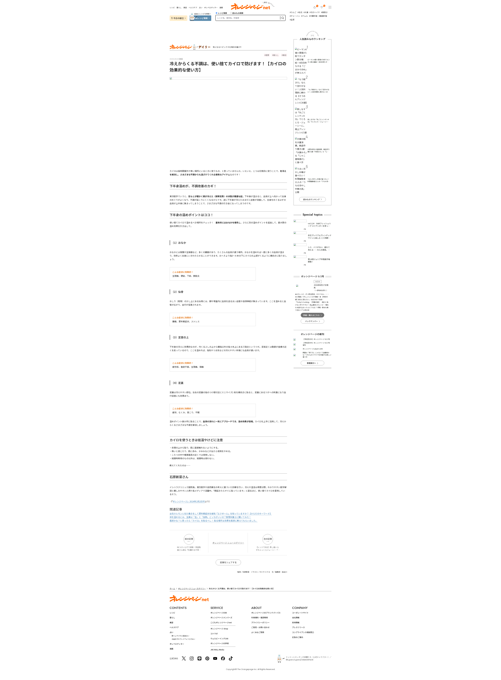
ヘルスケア (193, 7)
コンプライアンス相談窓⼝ (303, 632)
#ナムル (304, 16)
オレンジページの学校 (219, 643)
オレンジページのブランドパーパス (266, 612)
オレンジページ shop (219, 628)
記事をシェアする (228, 562)
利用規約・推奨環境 (259, 617)
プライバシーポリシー (260, 622)
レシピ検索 (222, 13)
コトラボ (214, 633)
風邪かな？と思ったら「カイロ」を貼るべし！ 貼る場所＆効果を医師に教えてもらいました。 (214, 520)
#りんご (293, 12)
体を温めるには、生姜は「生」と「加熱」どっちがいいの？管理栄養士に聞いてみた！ (210, 517)
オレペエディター (211, 7)
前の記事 (189, 538)
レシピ (172, 7)
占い (200, 7)
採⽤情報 (295, 622)
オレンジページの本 (218, 612)
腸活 (284, 55)
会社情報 (295, 617)
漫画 (221, 7)
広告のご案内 (297, 637)
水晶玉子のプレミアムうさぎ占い (183, 639)
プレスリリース (298, 627)
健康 (267, 55)
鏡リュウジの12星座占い (180, 636)
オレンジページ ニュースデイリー (228, 542)
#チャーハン (295, 16)
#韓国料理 (323, 16)
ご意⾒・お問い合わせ (260, 627)
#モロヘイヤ (315, 12)
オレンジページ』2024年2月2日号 (189, 501)
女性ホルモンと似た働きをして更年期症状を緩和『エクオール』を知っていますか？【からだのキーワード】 (221, 513)
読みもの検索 (237, 13)
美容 (185, 7)
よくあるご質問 (257, 632)
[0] (314, 7)
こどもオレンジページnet (221, 622)
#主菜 (292, 19)
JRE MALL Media (217, 649)
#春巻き (324, 12)
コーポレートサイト (300, 612)
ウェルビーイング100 (219, 638)
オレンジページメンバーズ (221, 617)
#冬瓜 (300, 12)
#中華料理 (313, 16)
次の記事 (268, 538)
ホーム (172, 588)
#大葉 (306, 12)
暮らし (179, 7)
